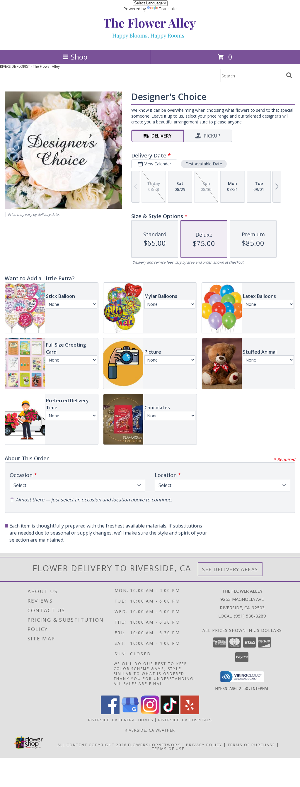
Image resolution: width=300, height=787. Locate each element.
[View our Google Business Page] (130, 712)
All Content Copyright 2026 (92, 744)
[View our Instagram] (150, 712)
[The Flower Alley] (150, 41)
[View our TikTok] (170, 712)
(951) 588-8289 (250, 616)
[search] (289, 75)
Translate (168, 8)
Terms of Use (168, 748)
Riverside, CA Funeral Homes (120, 719)
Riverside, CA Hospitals (185, 719)
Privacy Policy (204, 744)
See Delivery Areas (230, 569)
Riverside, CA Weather (150, 730)
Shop (79, 57)
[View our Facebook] (110, 712)
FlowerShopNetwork (154, 744)
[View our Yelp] (189, 712)
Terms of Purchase (251, 744)
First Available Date (203, 164)
